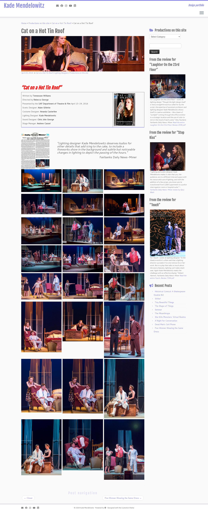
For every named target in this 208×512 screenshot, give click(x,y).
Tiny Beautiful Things (164, 302)
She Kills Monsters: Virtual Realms (170, 317)
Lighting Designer (61, 73)
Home (23, 23)
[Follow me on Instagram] (67, 5)
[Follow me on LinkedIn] (76, 5)
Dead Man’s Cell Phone (165, 324)
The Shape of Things (164, 306)
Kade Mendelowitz (24, 5)
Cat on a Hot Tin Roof (61, 23)
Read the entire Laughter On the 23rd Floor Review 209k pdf (168, 123)
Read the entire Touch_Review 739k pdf (168, 276)
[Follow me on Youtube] (71, 5)
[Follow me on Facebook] (63, 5)
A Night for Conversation (166, 320)
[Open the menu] (202, 13)
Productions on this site (39, 23)
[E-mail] (58, 5)
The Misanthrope (162, 313)
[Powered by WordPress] (105, 507)
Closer (28, 498)
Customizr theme (128, 508)
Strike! (158, 298)
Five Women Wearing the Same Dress (123, 498)
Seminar (158, 309)
